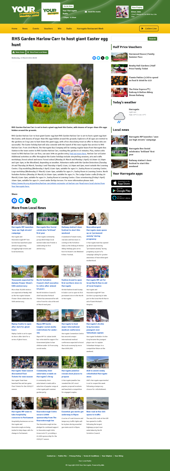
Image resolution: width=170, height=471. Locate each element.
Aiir (102, 465)
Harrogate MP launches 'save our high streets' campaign (22, 230)
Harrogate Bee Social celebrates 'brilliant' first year (47, 230)
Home (14, 28)
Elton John (136, 12)
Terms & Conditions (91, 456)
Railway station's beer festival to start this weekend (72, 230)
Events (36, 28)
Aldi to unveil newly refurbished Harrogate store (96, 373)
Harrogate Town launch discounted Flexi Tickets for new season (22, 373)
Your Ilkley (119, 456)
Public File (62, 456)
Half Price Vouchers (127, 47)
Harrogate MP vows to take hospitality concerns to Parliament (22, 414)
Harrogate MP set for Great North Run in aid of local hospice (96, 283)
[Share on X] (102, 58)
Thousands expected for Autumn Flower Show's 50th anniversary (22, 283)
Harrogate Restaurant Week (90, 28)
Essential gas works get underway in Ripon (73, 413)
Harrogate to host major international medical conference (71, 327)
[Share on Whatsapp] (107, 58)
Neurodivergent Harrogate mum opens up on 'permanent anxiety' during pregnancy (96, 233)
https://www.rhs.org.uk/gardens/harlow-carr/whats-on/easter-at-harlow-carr (45, 183)
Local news (121, 130)
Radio (69, 28)
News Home (20, 52)
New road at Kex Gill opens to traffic (95, 413)
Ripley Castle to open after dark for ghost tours (21, 327)
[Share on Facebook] (94, 58)
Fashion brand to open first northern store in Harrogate (72, 283)
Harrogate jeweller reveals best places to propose (72, 373)
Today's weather (124, 102)
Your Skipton (107, 456)
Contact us (51, 456)
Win (59, 28)
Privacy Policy (75, 456)
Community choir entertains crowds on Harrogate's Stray (46, 373)
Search (152, 38)
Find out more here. (78, 153)
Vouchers (48, 28)
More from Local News (38, 52)
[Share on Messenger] (98, 58)
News (25, 28)
